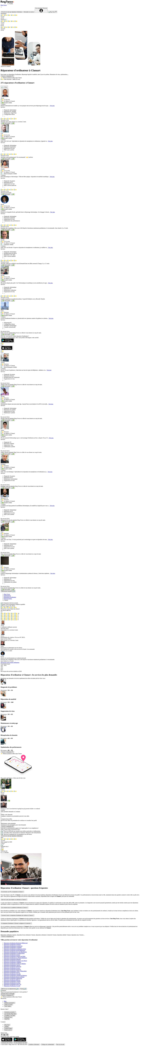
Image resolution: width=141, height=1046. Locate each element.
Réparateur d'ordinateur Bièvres (12, 980)
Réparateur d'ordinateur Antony (12, 955)
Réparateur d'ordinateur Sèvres (12, 972)
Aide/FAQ (7, 1019)
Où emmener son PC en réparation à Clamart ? (12, 891)
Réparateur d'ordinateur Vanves (12, 965)
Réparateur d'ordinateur (10, 597)
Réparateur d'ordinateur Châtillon (12, 962)
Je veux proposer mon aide (20, 1042)
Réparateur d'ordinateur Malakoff (12, 966)
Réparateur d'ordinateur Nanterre (12, 944)
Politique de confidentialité (48, 1044)
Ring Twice (7, 594)
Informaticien (7, 595)
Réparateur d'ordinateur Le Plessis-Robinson (15, 957)
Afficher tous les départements (8, 988)
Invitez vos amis (8, 1004)
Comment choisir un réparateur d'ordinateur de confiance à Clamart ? (17, 915)
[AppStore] (7, 348)
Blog (5, 1001)
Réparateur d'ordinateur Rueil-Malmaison (14, 950)
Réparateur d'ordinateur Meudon (12, 959)
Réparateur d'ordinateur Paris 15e (12, 984)
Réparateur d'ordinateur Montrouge (13, 978)
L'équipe (6, 1026)
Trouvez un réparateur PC (7, 76)
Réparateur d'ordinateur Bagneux (12, 969)
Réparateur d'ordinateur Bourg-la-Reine (14, 977)
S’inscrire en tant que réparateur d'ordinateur (11, 12)
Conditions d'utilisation (34, 1044)
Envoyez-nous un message (7, 993)
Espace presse (8, 1030)
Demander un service (29, 12)
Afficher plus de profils (6, 591)
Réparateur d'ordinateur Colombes (13, 947)
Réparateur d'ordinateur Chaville (12, 974)
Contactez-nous (8, 1017)
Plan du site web (60, 1044)
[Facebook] (2, 1035)
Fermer (22, 988)
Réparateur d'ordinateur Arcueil (12, 986)
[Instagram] (7, 1035)
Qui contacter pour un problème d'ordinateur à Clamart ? (14, 907)
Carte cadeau (8, 1006)
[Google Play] (7, 340)
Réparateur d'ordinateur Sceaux (12, 968)
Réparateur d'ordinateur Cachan (12, 983)
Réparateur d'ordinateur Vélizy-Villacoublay (15, 971)
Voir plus (52, 105)
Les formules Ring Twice (10, 1013)
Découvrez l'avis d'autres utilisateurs (10, 662)
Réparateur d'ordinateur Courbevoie (13, 946)
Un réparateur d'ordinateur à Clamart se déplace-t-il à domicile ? (16, 923)
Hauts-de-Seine (8, 598)
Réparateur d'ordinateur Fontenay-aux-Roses (15, 960)
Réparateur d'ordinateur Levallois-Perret (14, 953)
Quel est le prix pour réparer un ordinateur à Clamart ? (14, 899)
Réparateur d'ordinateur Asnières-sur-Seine (15, 949)
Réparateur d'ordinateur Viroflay (12, 981)
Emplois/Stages (8, 1028)
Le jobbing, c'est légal (10, 1015)
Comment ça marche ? (10, 1012)
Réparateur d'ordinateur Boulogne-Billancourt (15, 943)
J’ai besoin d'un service (6, 1042)
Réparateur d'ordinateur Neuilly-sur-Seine (14, 956)
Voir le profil (7, 123)
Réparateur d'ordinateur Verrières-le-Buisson (15, 975)
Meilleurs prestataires (10, 1002)
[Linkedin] (4, 1035)
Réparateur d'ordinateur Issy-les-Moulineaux (15, 952)
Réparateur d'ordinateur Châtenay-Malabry (15, 963)
